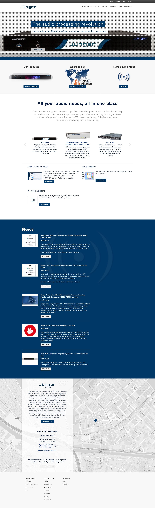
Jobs (26, 490)
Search (130, 1)
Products (89, 6)
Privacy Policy (29, 487)
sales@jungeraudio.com (48, 450)
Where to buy (127, 6)
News (111, 1)
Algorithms (105, 6)
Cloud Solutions (89, 166)
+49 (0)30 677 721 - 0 (48, 445)
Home (84, 6)
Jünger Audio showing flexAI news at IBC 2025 (58, 325)
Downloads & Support (116, 6)
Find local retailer (47, 466)
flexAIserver (110, 142)
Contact (123, 1)
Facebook (48, 487)
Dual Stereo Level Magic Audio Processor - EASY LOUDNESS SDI (77, 143)
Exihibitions (66, 484)
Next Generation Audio (38, 166)
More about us (47, 421)
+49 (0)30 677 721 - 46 (48, 447)
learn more (49, 181)
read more (45, 256)
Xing (47, 496)
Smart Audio (97, 6)
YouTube (48, 499)
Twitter (48, 490)
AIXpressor (45, 142)
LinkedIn (48, 493)
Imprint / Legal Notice (31, 484)
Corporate (28, 481)
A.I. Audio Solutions (36, 191)
